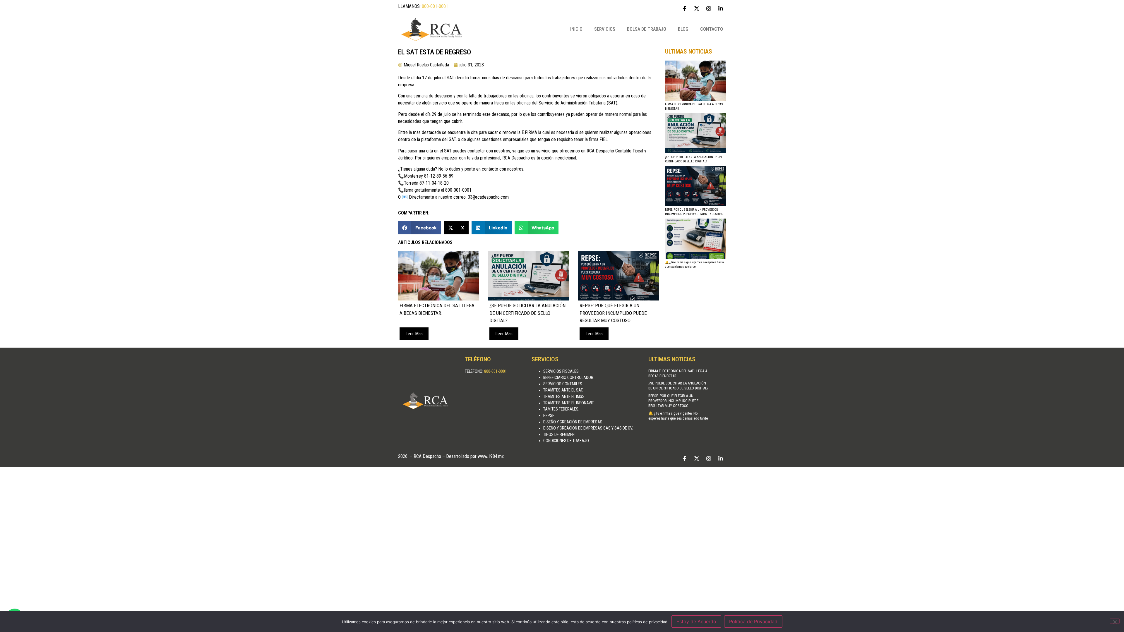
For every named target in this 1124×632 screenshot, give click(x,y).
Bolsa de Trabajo (646, 29)
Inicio (576, 29)
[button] (419, 227)
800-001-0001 (435, 6)
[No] (1115, 621)
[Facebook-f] (684, 8)
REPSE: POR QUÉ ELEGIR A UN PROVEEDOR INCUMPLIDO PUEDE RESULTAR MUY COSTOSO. (673, 401)
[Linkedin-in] (720, 8)
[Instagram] (708, 8)
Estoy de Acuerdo (696, 621)
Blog (683, 29)
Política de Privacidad (753, 621)
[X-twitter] (696, 8)
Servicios (604, 29)
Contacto (711, 29)
